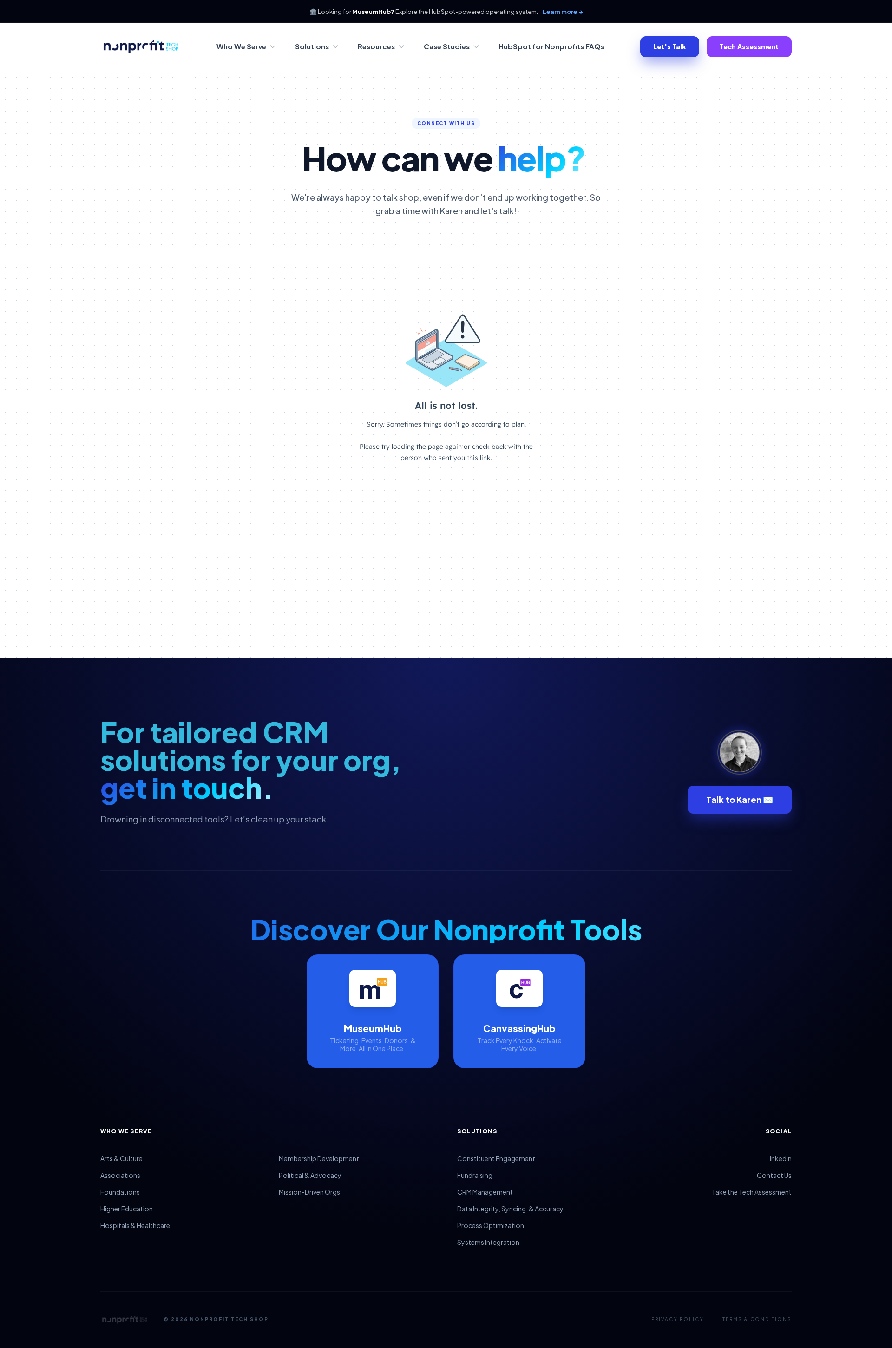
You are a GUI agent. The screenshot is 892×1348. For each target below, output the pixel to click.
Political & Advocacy (310, 1175)
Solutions (312, 46)
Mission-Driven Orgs (309, 1192)
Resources (376, 46)
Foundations (120, 1192)
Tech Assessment (749, 46)
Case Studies (447, 46)
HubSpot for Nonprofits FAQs (551, 46)
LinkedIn (779, 1158)
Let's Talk (669, 46)
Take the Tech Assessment (752, 1192)
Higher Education (126, 1208)
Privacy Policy (677, 1319)
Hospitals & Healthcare (135, 1225)
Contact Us (774, 1175)
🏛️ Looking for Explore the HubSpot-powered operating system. (446, 11)
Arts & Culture (121, 1158)
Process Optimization (490, 1225)
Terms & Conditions (757, 1319)
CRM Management (485, 1192)
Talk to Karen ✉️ (739, 799)
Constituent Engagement (496, 1158)
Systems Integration (488, 1242)
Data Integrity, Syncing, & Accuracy (510, 1208)
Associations (120, 1175)
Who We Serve (241, 46)
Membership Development (319, 1158)
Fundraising (474, 1175)
